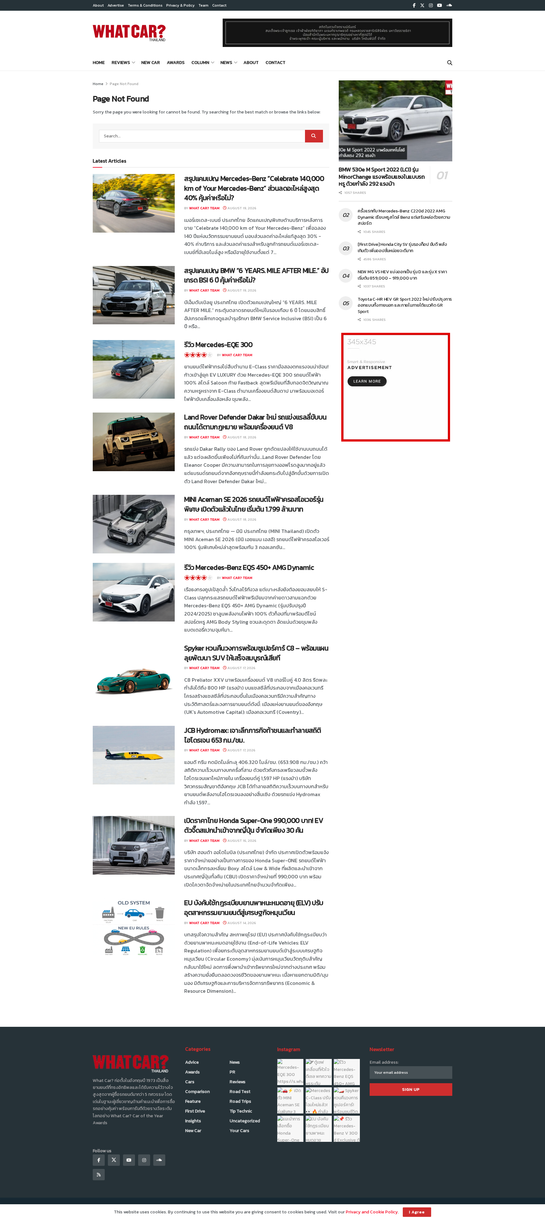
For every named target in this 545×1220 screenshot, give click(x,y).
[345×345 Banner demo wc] (395, 387)
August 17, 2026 (240, 667)
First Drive (195, 1111)
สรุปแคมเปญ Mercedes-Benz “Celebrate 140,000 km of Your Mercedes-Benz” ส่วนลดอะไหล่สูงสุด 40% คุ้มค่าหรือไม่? (254, 188)
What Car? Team (204, 208)
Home (99, 62)
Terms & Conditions (145, 5)
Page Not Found (124, 84)
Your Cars (239, 1130)
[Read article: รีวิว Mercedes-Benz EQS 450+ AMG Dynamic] (134, 592)
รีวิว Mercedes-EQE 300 (218, 344)
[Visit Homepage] (129, 33)
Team (203, 5)
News (226, 62)
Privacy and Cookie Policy (372, 1212)
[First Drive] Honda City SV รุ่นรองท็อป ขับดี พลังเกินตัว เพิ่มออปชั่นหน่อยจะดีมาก (402, 247)
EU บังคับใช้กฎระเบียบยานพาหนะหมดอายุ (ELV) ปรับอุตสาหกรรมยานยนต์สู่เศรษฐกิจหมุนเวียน (253, 908)
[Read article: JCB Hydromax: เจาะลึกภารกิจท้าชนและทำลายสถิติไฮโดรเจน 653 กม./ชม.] (134, 755)
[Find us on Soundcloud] (449, 5)
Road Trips (240, 1101)
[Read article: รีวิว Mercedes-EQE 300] (134, 369)
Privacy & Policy (180, 5)
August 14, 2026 (241, 922)
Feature (193, 1101)
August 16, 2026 (241, 840)
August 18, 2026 (241, 437)
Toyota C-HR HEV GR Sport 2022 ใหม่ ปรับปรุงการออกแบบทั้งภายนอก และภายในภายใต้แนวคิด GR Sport (405, 305)
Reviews (121, 62)
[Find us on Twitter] (422, 5)
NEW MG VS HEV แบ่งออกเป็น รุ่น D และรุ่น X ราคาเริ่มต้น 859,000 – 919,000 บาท (402, 275)
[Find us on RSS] (99, 1174)
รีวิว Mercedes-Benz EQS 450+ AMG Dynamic (249, 567)
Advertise (116, 5)
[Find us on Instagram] (431, 5)
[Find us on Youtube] (439, 5)
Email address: (384, 1062)
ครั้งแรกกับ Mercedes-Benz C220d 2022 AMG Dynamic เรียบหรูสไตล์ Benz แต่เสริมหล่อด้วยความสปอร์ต (404, 217)
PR (232, 1072)
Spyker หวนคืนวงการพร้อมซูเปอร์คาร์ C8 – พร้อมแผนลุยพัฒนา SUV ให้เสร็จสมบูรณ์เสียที (256, 653)
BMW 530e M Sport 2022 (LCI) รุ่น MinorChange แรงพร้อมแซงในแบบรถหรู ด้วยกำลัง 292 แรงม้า (382, 176)
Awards (176, 62)
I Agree (417, 1212)
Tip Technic (241, 1111)
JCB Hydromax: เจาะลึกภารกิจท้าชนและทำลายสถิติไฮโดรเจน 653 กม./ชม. (252, 735)
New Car (150, 62)
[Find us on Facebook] (414, 5)
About (98, 5)
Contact (219, 5)
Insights (193, 1121)
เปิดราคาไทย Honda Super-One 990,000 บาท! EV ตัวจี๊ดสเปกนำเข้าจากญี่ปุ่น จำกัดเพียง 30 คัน (253, 825)
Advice (192, 1062)
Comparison (197, 1091)
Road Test (240, 1091)
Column (200, 62)
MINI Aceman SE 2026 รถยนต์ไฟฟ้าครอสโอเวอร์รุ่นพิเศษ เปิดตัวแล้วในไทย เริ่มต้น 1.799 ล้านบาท (254, 504)
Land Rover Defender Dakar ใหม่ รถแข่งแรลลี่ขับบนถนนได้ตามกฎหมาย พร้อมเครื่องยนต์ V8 (255, 422)
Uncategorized (245, 1121)
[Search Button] (449, 63)
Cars (189, 1081)
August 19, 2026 (241, 208)
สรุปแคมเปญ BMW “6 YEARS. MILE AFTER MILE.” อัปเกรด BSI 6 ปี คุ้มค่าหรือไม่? (256, 275)
